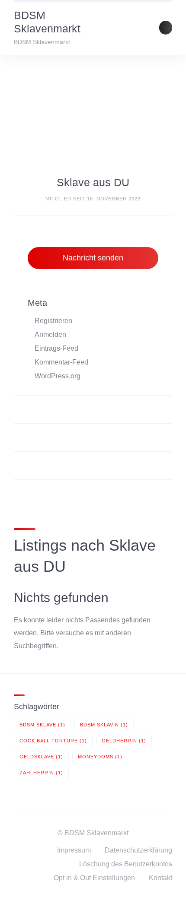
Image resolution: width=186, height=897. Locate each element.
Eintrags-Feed (56, 348)
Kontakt (160, 877)
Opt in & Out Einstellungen (94, 877)
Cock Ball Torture (53, 740)
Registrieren (53, 320)
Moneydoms (100, 756)
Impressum (74, 850)
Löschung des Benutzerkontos (125, 864)
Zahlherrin (41, 772)
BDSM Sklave (42, 724)
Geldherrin (124, 740)
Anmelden (50, 334)
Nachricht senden (93, 258)
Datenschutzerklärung (138, 850)
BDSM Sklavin (104, 724)
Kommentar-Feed (61, 362)
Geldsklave (41, 756)
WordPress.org (57, 376)
